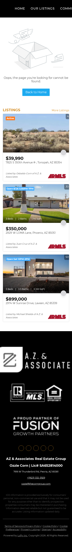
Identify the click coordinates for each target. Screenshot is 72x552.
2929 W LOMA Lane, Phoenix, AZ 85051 (31, 232)
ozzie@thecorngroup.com (36, 483)
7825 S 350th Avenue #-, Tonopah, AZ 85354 (34, 162)
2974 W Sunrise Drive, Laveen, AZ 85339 (31, 303)
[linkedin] (28, 448)
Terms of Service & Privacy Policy (23, 526)
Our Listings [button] (42, 8)
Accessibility (59, 529)
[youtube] (43, 448)
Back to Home (36, 92)
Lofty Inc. (23, 535)
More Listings (60, 110)
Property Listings (30, 529)
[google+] (51, 448)
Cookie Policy (50, 526)
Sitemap (46, 529)
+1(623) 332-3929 (36, 477)
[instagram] (36, 448)
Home (20, 8)
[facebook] (21, 448)
